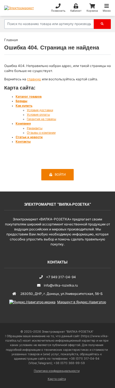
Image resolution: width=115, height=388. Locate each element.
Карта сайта (57, 379)
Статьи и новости (29, 137)
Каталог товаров (29, 96)
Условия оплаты (38, 114)
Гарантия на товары (41, 119)
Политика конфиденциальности (57, 371)
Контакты (23, 141)
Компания (23, 123)
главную (34, 79)
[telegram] (100, 348)
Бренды (21, 101)
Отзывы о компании (41, 133)
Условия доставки (40, 110)
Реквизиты (34, 128)
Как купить (24, 106)
